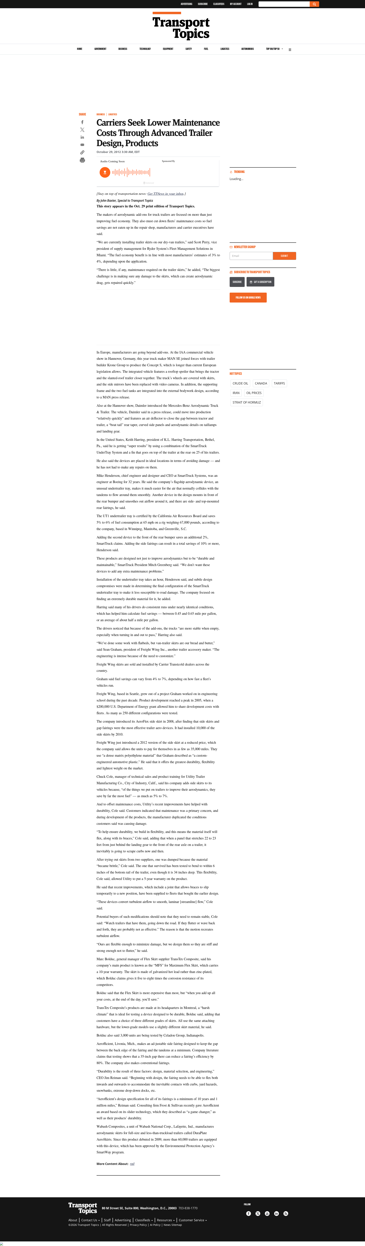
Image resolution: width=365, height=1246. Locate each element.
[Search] (314, 4)
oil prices (254, 393)
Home (79, 49)
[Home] (183, 26)
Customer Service (192, 1220)
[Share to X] (82, 130)
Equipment (168, 49)
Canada (261, 383)
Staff (107, 1220)
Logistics (225, 49)
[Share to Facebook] (82, 122)
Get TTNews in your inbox (165, 193)
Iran (236, 393)
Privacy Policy (138, 1225)
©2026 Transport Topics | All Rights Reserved (97, 1225)
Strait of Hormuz (247, 402)
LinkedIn (276, 1213)
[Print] (82, 160)
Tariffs (279, 383)
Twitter (258, 1213)
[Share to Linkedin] (82, 137)
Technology (145, 49)
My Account (235, 4)
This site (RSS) (285, 1213)
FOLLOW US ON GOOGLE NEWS (248, 297)
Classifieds (218, 4)
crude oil (240, 383)
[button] (82, 153)
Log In (250, 4)
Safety (189, 49)
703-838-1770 (188, 1208)
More (290, 49)
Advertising (186, 4)
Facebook (248, 1213)
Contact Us (89, 1220)
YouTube (267, 1213)
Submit (284, 256)
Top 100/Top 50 (272, 49)
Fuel (206, 49)
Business (122, 49)
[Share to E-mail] (82, 145)
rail (132, 1164)
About (72, 1220)
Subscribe (203, 4)
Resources (165, 1220)
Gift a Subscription (262, 282)
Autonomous (247, 49)
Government (100, 49)
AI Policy (155, 1225)
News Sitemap (173, 1225)
